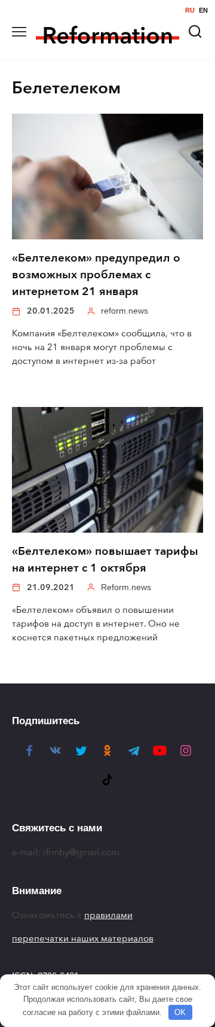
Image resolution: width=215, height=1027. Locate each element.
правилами (108, 915)
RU (190, 10)
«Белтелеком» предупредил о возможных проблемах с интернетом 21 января (96, 274)
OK (180, 1012)
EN (203, 10)
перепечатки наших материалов (82, 938)
